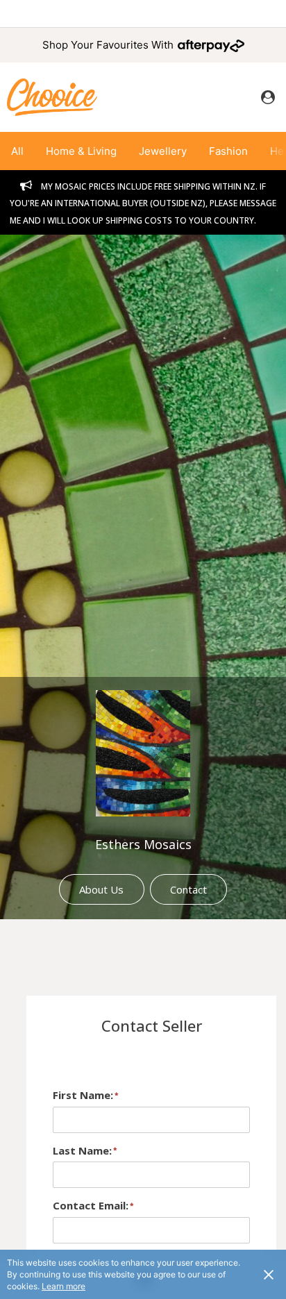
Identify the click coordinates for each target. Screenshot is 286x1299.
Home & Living (81, 151)
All (17, 151)
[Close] (268, 1274)
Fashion (228, 151)
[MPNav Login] (268, 97)
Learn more (63, 1286)
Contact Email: (90, 1205)
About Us (101, 889)
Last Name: (82, 1150)
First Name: (83, 1095)
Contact (188, 889)
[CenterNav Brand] (52, 96)
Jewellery (163, 151)
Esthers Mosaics (143, 844)
